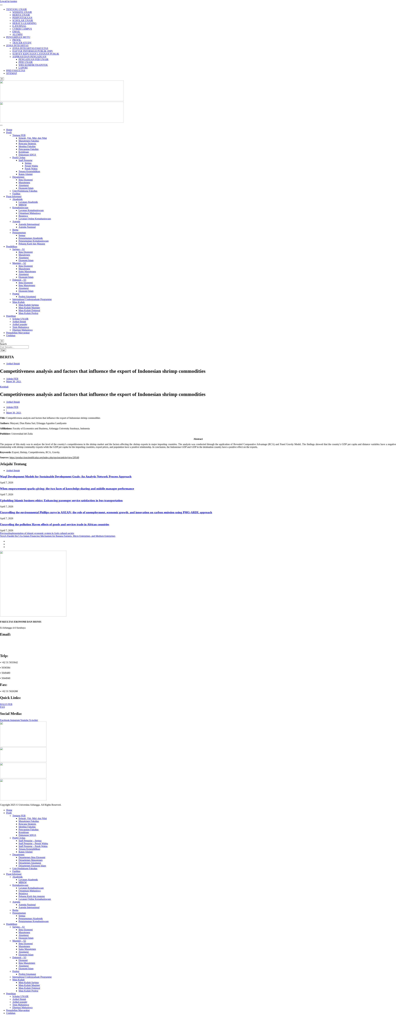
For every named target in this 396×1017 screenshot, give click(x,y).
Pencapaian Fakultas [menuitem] (29, 829)
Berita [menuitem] (15, 910)
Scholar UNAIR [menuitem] (20, 996)
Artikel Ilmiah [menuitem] (19, 999)
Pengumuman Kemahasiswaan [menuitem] (34, 921)
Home (9, 129)
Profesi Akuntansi (27, 296)
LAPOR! (23, 67)
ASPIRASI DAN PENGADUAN (29, 56)
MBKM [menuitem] (22, 882)
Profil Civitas (18, 157)
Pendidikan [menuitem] (11, 924)
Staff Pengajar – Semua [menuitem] (30, 840)
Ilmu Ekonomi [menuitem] (26, 929)
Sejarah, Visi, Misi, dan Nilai (33, 138)
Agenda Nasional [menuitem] (27, 904)
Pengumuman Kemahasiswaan (34, 241)
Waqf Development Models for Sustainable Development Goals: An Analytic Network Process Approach (65, 476)
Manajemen (24, 182)
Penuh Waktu (31, 166)
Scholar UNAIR (20, 318)
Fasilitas (16, 193)
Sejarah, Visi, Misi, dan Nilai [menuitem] (33, 818)
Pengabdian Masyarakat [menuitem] (18, 1010)
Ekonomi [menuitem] (23, 960)
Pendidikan (11, 246)
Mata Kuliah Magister (29, 307)
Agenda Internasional (29, 224)
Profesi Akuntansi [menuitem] (27, 974)
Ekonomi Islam (26, 188)
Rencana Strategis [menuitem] (27, 824)
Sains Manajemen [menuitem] (27, 949)
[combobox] (14, 347)
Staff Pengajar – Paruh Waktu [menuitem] (33, 846)
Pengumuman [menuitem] (19, 913)
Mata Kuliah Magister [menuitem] (29, 985)
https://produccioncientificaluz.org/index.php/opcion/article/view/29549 (44, 457)
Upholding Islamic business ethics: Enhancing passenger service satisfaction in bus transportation (61, 500)
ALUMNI (17, 34)
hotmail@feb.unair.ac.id (13, 649)
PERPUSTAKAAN (22, 17)
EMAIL (16, 31)
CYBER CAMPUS (22, 28)
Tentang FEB (19, 135)
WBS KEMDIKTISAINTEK (33, 65)
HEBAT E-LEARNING (24, 23)
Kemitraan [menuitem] (24, 832)
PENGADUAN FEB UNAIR (33, 59)
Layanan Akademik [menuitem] (28, 879)
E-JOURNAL (19, 26)
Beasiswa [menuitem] (23, 893)
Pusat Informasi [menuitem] (13, 874)
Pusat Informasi (13, 196)
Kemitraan (24, 152)
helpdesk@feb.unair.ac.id (14, 646)
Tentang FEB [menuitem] (19, 815)
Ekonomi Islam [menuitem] (26, 938)
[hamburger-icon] (1, 4)
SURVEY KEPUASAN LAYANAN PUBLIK (35, 54)
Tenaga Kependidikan (29, 171)
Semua (28, 163)
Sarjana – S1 (18, 249)
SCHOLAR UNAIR (22, 20)
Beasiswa (23, 216)
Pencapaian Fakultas (29, 149)
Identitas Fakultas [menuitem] (27, 826)
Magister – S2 (19, 263)
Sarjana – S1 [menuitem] (18, 927)
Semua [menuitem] (22, 915)
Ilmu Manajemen (27, 285)
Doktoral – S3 (19, 280)
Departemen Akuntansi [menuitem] (30, 863)
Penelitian (11, 316)
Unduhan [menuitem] (10, 1013)
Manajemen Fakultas (29, 141)
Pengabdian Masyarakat (18, 332)
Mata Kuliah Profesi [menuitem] (28, 991)
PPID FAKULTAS (15, 70)
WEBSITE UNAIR (22, 12)
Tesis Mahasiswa (20, 327)
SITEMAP (11, 73)
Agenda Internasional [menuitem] (29, 907)
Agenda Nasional (27, 227)
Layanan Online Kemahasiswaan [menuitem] (35, 899)
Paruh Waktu (31, 168)
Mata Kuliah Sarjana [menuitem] (29, 982)
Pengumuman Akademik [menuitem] (31, 918)
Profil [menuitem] (9, 813)
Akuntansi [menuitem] (24, 935)
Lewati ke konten (8, 1)
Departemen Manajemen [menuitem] (31, 860)
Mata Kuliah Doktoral (29, 310)
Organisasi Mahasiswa (30, 213)
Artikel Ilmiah (19, 321)
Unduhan (10, 335)
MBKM (22, 204)
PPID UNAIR (26, 62)
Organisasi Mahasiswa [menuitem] (30, 890)
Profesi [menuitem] (15, 971)
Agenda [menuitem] (16, 902)
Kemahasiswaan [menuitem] (20, 885)
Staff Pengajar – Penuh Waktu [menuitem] (33, 843)
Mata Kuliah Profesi (28, 313)
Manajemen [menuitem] (24, 932)
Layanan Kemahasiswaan (31, 210)
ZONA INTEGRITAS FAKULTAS (30, 48)
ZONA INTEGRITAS (17, 45)
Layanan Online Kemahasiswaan (35, 218)
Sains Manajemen (27, 271)
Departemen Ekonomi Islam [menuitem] (32, 865)
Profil (9, 132)
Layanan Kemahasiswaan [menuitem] (31, 888)
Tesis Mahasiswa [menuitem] (20, 1004)
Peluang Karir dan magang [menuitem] (32, 896)
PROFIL (16, 40)
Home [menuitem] (9, 810)
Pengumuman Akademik (31, 238)
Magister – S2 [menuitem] (19, 940)
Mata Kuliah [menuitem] (18, 979)
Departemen (18, 177)
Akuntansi (24, 185)
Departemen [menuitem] (18, 854)
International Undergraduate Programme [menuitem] (32, 977)
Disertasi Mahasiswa (22, 330)
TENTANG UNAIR (16, 9)
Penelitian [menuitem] (11, 993)
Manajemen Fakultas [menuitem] (29, 821)
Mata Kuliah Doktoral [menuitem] (29, 988)
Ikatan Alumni (25, 174)
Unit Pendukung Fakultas (24, 191)
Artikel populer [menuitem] (19, 1002)
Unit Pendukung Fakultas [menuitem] (24, 868)
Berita (15, 229)
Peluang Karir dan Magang (32, 243)
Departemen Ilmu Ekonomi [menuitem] (32, 857)
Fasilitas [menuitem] (16, 871)
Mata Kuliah (18, 302)
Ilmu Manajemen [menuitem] (27, 963)
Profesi (15, 293)
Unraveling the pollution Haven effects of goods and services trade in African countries (54, 524)
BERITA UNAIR (21, 15)
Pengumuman (19, 232)
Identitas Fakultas (27, 146)
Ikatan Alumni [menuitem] (25, 851)
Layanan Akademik (28, 202)
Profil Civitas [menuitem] (18, 838)
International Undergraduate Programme (32, 299)
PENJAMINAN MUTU (18, 37)
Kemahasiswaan (20, 207)
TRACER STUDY (22, 42)
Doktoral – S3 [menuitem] (19, 957)
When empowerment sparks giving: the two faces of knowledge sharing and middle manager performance (67, 488)
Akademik (17, 199)
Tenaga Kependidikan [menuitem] (29, 849)
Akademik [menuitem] (17, 876)
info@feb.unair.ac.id (12, 641)
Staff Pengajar (25, 160)
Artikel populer (19, 324)
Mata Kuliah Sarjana (29, 305)
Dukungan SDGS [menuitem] (27, 835)
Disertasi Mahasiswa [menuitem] (22, 1007)
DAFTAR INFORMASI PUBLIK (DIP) (32, 51)
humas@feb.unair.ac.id (13, 643)
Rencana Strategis (27, 143)
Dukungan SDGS (27, 154)
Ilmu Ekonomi (26, 179)
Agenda (16, 221)
